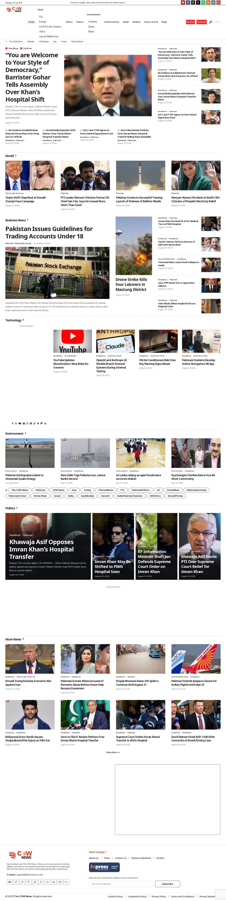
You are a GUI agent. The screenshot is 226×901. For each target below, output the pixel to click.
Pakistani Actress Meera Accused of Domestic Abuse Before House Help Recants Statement (82, 684)
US (158, 490)
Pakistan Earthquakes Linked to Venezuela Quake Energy (24, 477)
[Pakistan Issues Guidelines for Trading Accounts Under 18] (57, 273)
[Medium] (38, 423)
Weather (131, 677)
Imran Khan (40, 495)
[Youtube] (183, 2)
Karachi (105, 495)
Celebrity (162, 238)
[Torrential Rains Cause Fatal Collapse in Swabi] (211, 265)
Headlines (13, 48)
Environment (11, 471)
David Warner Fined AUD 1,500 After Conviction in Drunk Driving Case (193, 738)
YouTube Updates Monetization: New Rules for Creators (70, 363)
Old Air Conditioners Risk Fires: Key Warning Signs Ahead (157, 362)
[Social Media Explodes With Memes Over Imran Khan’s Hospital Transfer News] (211, 96)
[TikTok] (34, 423)
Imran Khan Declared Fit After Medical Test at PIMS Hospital (178, 223)
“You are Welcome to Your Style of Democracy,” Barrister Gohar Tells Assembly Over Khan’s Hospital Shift (31, 77)
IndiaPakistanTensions (130, 495)
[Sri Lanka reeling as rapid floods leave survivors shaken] (140, 453)
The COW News (16, 41)
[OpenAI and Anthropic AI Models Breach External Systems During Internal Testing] (115, 341)
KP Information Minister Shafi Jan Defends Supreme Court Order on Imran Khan (154, 561)
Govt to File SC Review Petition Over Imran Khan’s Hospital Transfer (82, 738)
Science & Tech (114, 356)
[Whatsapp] (203, 2)
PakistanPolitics (141, 490)
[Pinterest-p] (28, 882)
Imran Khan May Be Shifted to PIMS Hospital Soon (113, 566)
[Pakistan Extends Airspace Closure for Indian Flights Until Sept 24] (196, 659)
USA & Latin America (14, 193)
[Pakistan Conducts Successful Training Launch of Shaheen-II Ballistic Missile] (140, 175)
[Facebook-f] (188, 2)
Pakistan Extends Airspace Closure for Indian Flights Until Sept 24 (194, 682)
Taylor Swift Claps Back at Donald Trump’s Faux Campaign (25, 199)
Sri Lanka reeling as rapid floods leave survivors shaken (138, 477)
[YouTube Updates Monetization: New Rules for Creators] (72, 341)
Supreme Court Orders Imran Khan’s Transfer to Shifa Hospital (138, 738)
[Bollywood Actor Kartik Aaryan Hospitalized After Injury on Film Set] (30, 715)
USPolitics (155, 495)
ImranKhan (173, 490)
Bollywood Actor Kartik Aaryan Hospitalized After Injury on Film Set (27, 738)
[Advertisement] (26, 374)
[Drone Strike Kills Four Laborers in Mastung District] (134, 246)
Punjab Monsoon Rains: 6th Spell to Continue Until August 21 (137, 682)
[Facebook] (12, 423)
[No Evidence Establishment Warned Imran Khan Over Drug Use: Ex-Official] (211, 75)
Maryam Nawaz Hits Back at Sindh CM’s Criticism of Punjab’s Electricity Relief (195, 199)
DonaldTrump (175, 495)
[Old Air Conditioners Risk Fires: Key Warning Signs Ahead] (158, 341)
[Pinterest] (31, 423)
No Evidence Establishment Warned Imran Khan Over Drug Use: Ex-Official (22, 133)
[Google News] (24, 423)
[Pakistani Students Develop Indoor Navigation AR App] (201, 341)
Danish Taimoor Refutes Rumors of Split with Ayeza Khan (176, 243)
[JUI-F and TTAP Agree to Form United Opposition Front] (211, 117)
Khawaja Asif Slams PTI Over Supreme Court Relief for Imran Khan (199, 564)
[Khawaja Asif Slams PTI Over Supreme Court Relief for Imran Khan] (200, 546)
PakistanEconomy (23, 243)
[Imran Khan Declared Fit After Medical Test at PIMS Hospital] (211, 224)
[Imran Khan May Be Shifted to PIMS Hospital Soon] (113, 546)
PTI (123, 490)
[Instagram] (193, 2)
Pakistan (30, 41)
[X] (16, 423)
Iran (55, 41)
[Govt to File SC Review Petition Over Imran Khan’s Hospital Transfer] (85, 715)
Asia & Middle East (166, 259)
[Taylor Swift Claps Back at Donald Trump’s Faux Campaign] (30, 175)
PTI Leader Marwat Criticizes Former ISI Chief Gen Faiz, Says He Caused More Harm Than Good (85, 201)
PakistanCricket (17, 495)
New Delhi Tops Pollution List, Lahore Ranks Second (83, 477)
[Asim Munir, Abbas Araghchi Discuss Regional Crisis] (211, 306)
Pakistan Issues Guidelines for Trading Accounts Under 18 (49, 232)
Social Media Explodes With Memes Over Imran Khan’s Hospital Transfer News (59, 133)
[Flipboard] (42, 423)
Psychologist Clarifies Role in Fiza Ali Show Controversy (193, 477)
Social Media (70, 356)
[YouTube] (20, 423)
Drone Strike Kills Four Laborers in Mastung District (131, 284)
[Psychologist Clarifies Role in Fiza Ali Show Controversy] (196, 453)
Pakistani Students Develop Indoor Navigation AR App (198, 362)
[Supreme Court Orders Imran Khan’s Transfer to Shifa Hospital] (140, 715)
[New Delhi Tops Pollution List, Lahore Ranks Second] (85, 453)
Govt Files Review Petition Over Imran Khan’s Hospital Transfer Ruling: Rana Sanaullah (134, 133)
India (71, 495)
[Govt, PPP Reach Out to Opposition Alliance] (211, 285)
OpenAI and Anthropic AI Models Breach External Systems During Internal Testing (111, 365)
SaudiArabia (87, 495)
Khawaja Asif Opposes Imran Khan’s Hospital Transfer (41, 549)
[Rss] (45, 423)
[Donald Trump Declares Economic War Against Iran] (30, 659)
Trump (64, 41)
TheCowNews (77, 41)
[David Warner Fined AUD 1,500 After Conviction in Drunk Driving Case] (196, 715)
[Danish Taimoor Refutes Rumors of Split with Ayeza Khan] (211, 244)
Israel (57, 495)
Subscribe (167, 884)
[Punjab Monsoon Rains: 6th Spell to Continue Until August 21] (140, 659)
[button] (201, 22)
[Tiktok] (35, 882)
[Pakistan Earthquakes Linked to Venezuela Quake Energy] (30, 453)
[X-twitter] (198, 2)
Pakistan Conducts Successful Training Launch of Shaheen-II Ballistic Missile (139, 199)
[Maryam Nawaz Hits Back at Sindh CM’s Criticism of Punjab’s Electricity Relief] (196, 175)
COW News (44, 41)
